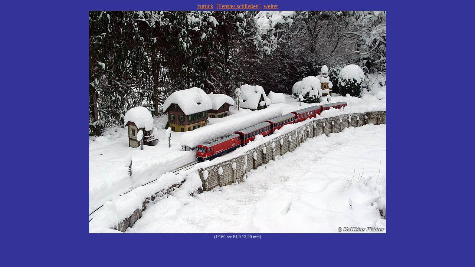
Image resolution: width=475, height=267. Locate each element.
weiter (270, 6)
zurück (205, 6)
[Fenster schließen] (238, 6)
